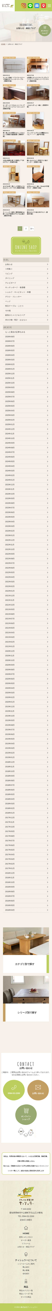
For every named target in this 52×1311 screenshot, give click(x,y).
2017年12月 (10, 818)
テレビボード (10, 283)
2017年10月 (10, 827)
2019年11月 (9, 711)
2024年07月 (10, 452)
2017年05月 (10, 850)
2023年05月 (10, 517)
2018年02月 (10, 808)
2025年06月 (10, 401)
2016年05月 (10, 905)
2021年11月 (9, 600)
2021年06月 (10, 623)
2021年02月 (10, 642)
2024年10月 (10, 438)
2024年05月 (10, 461)
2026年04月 (10, 355)
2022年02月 (10, 586)
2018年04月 (10, 799)
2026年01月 (10, 369)
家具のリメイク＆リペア (15, 315)
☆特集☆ (8, 269)
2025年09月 (10, 387)
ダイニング (9, 278)
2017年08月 (10, 836)
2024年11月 (9, 434)
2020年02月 (10, 697)
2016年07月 (10, 896)
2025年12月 (10, 374)
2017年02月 (10, 864)
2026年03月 (10, 360)
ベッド (8, 301)
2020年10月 (10, 660)
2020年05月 (10, 683)
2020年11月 (9, 656)
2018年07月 (10, 785)
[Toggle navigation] (49, 5)
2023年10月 (10, 494)
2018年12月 (10, 762)
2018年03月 (10, 804)
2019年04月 (10, 744)
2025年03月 (10, 415)
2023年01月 (10, 535)
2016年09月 (10, 887)
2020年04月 (10, 688)
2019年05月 (10, 739)
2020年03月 (10, 693)
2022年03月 (10, 582)
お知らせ (8, 264)
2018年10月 (10, 771)
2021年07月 (10, 619)
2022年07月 (10, 563)
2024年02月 (10, 475)
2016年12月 (10, 873)
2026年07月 (10, 341)
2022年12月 (10, 540)
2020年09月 (10, 665)
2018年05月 (10, 794)
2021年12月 (10, 596)
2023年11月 (9, 489)
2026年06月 (10, 346)
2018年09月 (10, 776)
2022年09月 (10, 554)
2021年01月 (10, 646)
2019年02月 (10, 753)
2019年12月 (10, 707)
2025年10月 (10, 383)
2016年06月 (10, 901)
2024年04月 (10, 466)
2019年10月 (10, 716)
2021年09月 (10, 609)
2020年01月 (10, 702)
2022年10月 (10, 549)
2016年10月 (10, 882)
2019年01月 (10, 757)
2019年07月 (10, 730)
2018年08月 (10, 781)
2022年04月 (10, 577)
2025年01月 (10, 424)
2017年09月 (10, 831)
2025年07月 (10, 397)
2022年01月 (10, 591)
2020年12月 (10, 651)
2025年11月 (9, 378)
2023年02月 (10, 531)
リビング (8, 274)
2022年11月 (9, 545)
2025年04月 (10, 411)
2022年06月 (10, 568)
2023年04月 (10, 522)
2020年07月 (10, 674)
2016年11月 (9, 878)
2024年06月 (10, 457)
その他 (8, 311)
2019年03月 (10, 748)
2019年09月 (10, 720)
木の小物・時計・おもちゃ (16, 320)
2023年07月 (10, 508)
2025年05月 (10, 406)
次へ (32, 228)
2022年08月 (10, 559)
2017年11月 (9, 822)
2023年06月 (10, 512)
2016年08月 (10, 891)
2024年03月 (10, 471)
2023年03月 (10, 526)
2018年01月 (10, 813)
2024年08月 (10, 448)
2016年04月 (10, 910)
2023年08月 (10, 503)
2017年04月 (10, 855)
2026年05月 (10, 350)
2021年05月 (10, 628)
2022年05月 (10, 572)
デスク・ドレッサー (13, 297)
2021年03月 (10, 637)
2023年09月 (10, 498)
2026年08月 (10, 337)
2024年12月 (10, 429)
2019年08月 (10, 725)
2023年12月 (10, 485)
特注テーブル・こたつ (14, 306)
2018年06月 (10, 790)
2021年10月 (10, 605)
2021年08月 (10, 614)
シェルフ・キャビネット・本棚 (18, 292)
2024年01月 (10, 480)
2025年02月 (10, 420)
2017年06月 (10, 845)
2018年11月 (9, 767)
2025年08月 (10, 392)
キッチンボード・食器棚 (15, 287)
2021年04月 (10, 633)
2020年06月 (10, 679)
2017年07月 (10, 841)
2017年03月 (10, 859)
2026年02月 (10, 364)
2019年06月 (10, 734)
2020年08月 (10, 670)
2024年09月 (10, 443)
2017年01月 (10, 868)
